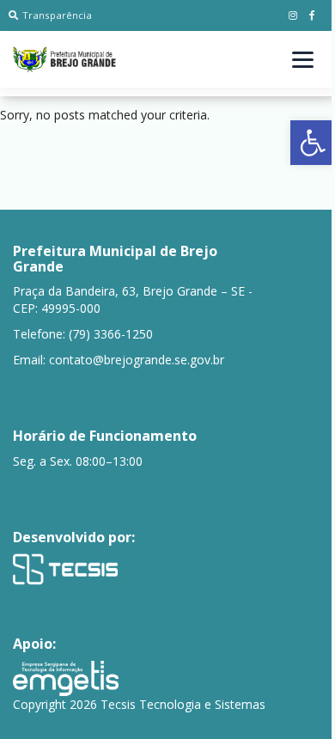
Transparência (57, 15)
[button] (312, 142)
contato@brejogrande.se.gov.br (136, 359)
